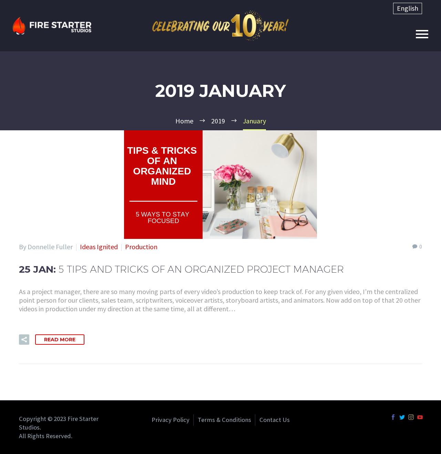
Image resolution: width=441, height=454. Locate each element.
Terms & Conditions (224, 420)
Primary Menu (422, 34)
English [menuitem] (407, 8)
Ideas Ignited (99, 246)
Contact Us (274, 420)
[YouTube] (420, 417)
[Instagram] (411, 417)
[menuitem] (407, 8)
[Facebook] (393, 417)
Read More (59, 339)
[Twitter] (402, 417)
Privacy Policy (170, 420)
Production (141, 246)
